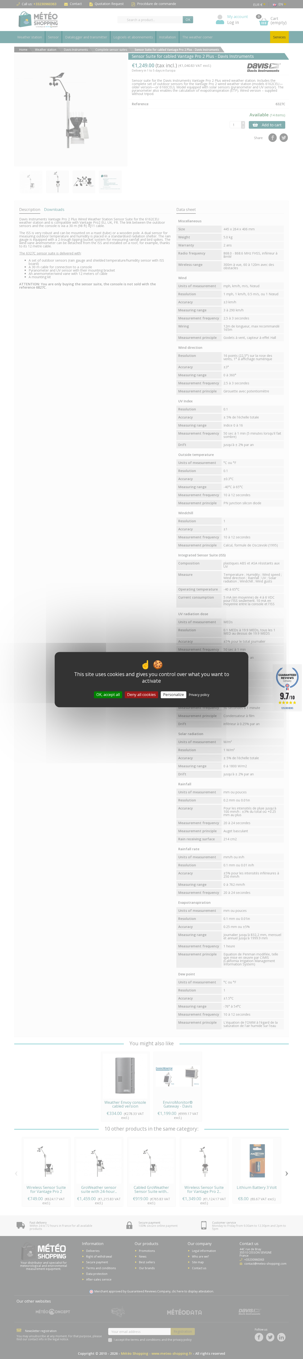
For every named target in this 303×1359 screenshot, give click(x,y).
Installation (167, 37)
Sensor (53, 37)
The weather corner (197, 37)
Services (279, 37)
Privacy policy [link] (199, 694)
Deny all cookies (141, 694)
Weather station (29, 37)
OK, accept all (108, 694)
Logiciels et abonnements (133, 37)
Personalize (173, 694)
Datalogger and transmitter (86, 37)
